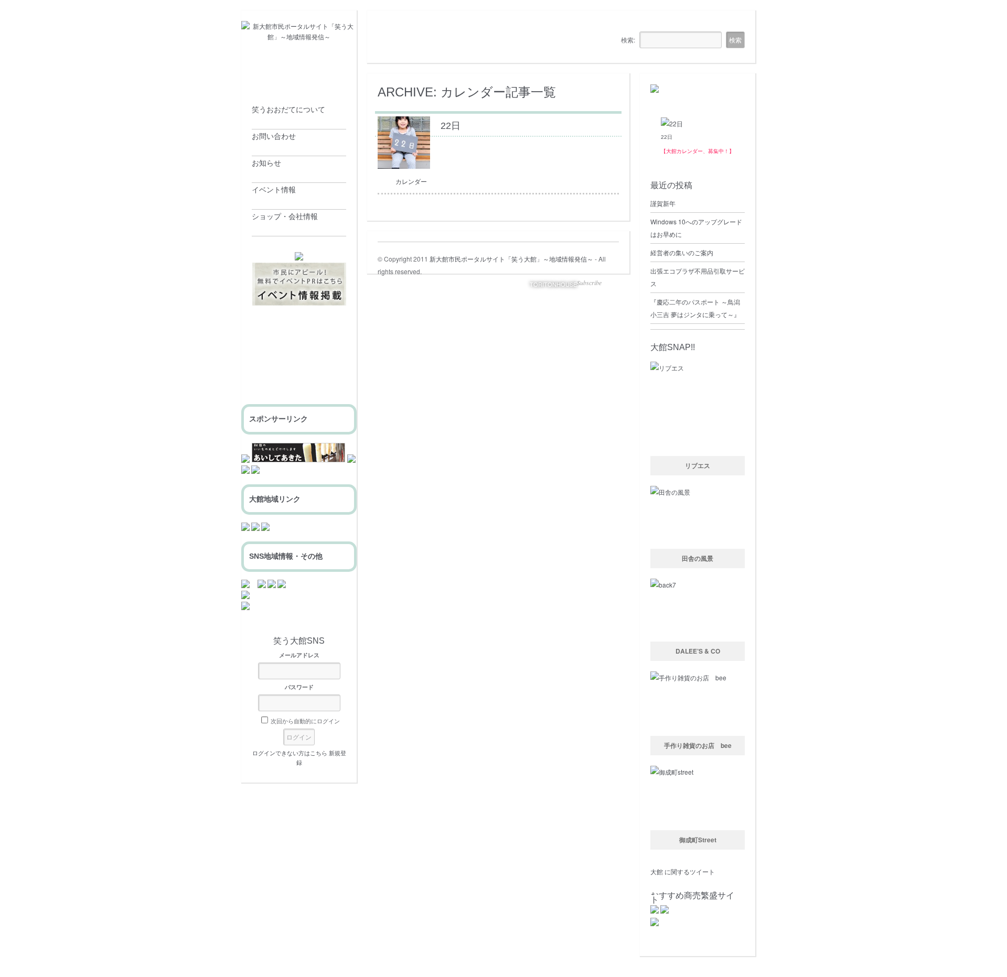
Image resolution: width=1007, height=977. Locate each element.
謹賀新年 (663, 203)
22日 (666, 137)
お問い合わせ (274, 136)
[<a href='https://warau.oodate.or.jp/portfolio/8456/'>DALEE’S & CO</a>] (697, 610)
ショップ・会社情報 (285, 216)
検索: (628, 39)
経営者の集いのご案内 (681, 252)
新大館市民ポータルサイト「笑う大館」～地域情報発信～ (511, 258)
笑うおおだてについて (288, 109)
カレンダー (411, 181)
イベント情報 (274, 190)
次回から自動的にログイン (305, 721)
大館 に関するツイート (682, 871)
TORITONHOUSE (553, 284)
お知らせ (266, 163)
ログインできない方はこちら (289, 752)
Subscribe (589, 282)
